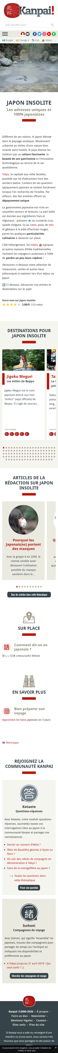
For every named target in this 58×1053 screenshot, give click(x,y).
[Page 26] (17, 450)
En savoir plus (30, 1050)
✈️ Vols (35, 40)
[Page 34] (38, 450)
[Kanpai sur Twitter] (39, 34)
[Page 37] (46, 450)
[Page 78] (49, 456)
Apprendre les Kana (14, 719)
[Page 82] (9, 459)
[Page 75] (41, 456)
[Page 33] (35, 450)
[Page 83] (11, 459)
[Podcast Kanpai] (54, 34)
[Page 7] (19, 447)
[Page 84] (14, 459)
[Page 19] (51, 447)
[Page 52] (33, 453)
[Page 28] (22, 450)
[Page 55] (41, 453)
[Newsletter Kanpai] (28, 34)
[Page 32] (33, 450)
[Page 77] (46, 456)
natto (33, 225)
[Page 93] (38, 459)
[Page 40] (54, 450)
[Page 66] (17, 456)
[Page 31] (30, 450)
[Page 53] (35, 453)
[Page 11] (30, 447)
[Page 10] (27, 447)
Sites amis (19, 1024)
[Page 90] (30, 459)
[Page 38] (49, 450)
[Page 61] (3, 456)
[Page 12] (33, 447)
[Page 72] (33, 456)
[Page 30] (27, 450)
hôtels (34, 245)
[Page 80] (54, 456)
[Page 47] (19, 453)
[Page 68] (22, 456)
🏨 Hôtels (47, 40)
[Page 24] (11, 450)
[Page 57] (46, 453)
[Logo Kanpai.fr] (29, 10)
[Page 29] (25, 450)
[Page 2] (6, 447)
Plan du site (36, 1024)
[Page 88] (25, 459)
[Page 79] (51, 456)
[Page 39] (51, 450)
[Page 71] (30, 456)
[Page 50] (27, 453)
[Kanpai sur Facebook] (35, 34)
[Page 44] (11, 453)
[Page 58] (49, 453)
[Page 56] (43, 453)
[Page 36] (43, 450)
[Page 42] (6, 453)
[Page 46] (17, 453)
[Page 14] (38, 447)
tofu (51, 225)
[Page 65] (14, 456)
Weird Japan (12, 742)
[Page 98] (51, 459)
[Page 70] (27, 456)
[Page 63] (9, 456)
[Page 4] (11, 447)
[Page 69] (25, 456)
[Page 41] (3, 453)
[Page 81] (6, 459)
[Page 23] (9, 450)
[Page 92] (35, 459)
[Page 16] (43, 447)
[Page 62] (6, 456)
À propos (42, 1011)
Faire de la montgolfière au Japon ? (28, 868)
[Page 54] (38, 453)
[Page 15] (41, 447)
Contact (41, 1020)
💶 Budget (7, 40)
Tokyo (5, 174)
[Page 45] (14, 453)
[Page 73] (35, 456)
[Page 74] (38, 456)
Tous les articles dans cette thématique (29, 594)
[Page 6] (17, 447)
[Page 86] (19, 459)
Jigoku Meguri (19, 376)
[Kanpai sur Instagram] (44, 34)
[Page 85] (17, 459)
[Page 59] (51, 453)
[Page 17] (46, 447)
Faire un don (19, 1016)
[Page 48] (22, 453)
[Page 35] (41, 450)
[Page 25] (14, 450)
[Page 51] (30, 453)
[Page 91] (33, 459)
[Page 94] (41, 459)
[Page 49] (25, 453)
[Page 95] (43, 459)
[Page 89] (27, 459)
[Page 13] (35, 447)
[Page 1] (3, 447)
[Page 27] (19, 450)
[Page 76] (43, 456)
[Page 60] (54, 453)
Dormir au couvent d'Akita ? (24, 844)
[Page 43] (9, 453)
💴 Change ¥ (22, 40)
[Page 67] (19, 456)
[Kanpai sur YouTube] (49, 34)
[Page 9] (25, 447)
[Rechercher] (53, 25)
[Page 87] (22, 459)
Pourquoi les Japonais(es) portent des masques (23, 544)
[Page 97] (49, 459)
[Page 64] (11, 456)
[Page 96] (46, 459)
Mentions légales (22, 1020)
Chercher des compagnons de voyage (29, 976)
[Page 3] (9, 447)
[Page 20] (54, 447)
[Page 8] (22, 447)
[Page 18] (49, 447)
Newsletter (38, 1016)
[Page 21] (3, 450)
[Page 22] (6, 450)
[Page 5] (14, 447)
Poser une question (29, 887)
